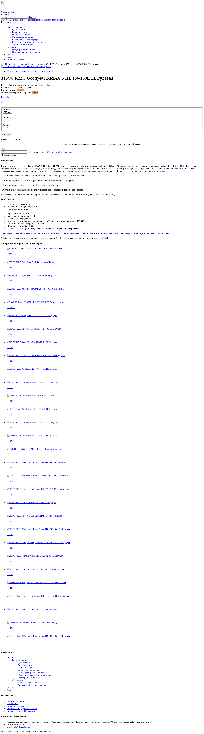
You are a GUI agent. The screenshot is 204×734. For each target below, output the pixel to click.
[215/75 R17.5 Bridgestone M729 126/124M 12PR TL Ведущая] (36, 569)
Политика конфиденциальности (22, 708)
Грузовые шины (14, 27)
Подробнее (6, 97)
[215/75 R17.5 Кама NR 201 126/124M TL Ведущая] (31, 502)
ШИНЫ (6, 64)
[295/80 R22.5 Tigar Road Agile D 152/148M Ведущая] (32, 262)
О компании (12, 703)
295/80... (10, 268)
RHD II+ (181, 166)
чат (21, 90)
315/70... (10, 414)
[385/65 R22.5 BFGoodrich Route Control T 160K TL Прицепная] (37, 476)
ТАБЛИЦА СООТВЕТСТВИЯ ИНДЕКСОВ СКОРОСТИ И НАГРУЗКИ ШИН (40, 233)
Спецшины (12, 47)
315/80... (10, 281)
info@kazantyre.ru (22, 727)
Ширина (7, 109)
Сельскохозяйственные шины (26, 52)
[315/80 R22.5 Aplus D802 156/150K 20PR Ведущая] (31, 275)
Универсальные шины (22, 37)
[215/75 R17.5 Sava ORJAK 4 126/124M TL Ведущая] (32, 342)
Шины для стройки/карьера (25, 39)
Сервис (10, 57)
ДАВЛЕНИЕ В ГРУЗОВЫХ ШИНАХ (100, 233)
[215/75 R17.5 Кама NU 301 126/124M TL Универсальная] (34, 516)
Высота (7, 125)
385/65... (10, 441)
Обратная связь (8, 12)
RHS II (171, 166)
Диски (10, 54)
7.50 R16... (11, 454)
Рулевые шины (19, 29)
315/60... (10, 321)
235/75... (10, 388)
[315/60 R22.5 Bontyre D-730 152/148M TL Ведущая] (32, 315)
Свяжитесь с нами (15, 701)
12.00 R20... (11, 254)
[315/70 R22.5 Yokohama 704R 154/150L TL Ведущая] (32, 409)
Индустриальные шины (23, 49)
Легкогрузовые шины (22, 44)
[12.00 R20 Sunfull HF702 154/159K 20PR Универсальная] (34, 249)
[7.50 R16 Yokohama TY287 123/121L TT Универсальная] (34, 449)
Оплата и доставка (15, 59)
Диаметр (7, 117)
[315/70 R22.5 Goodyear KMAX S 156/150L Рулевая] (26, 66)
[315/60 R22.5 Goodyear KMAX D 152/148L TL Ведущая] (34, 329)
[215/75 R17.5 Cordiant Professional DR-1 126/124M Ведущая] (36, 355)
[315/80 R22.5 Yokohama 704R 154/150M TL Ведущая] (32, 422)
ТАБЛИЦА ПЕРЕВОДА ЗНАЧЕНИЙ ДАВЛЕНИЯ (144, 233)
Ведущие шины (19, 32)
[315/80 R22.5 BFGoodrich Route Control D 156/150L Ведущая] (36, 462)
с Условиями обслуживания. (59, 152)
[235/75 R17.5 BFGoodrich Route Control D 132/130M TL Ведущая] (38, 636)
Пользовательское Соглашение (21, 711)
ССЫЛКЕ (106, 238)
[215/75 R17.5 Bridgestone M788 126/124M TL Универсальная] (36, 582)
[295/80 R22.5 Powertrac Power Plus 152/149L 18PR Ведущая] (35, 289)
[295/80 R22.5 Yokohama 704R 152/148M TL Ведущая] (32, 395)
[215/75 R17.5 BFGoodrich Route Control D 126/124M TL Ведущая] (38, 529)
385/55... (10, 374)
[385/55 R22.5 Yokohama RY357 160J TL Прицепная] (32, 369)
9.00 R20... (11, 308)
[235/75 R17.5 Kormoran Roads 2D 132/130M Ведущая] (33, 622)
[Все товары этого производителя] (101, 102)
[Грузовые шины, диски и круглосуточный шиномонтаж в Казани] (33, 20)
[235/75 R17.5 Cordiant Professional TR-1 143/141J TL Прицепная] (38, 596)
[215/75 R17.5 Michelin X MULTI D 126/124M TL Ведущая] (35, 556)
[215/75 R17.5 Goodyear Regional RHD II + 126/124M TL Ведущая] (38, 542)
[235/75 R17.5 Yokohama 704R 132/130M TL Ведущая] (32, 382)
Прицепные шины (21, 34)
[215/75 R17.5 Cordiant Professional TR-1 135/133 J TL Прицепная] (38, 489)
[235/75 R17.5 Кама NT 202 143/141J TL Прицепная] (32, 609)
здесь (35, 92)
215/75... (10, 348)
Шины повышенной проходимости (29, 42)
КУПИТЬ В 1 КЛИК (11, 139)
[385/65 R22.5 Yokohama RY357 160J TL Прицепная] (32, 435)
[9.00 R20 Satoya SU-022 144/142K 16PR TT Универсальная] (35, 302)
